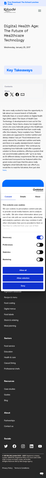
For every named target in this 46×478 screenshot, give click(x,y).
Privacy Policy (7, 468)
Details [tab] (23, 197)
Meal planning (10, 326)
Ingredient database (12, 292)
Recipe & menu (10, 297)
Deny (23, 286)
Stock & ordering (11, 320)
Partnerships (9, 420)
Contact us (8, 426)
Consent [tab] (8, 197)
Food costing (9, 303)
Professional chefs (12, 369)
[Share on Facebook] (17, 96)
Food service (9, 346)
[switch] (40, 245)
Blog (6, 400)
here (4, 170)
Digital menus (10, 309)
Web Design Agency (25, 461)
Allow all (23, 270)
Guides (7, 395)
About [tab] (37, 197)
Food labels (9, 314)
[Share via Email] (22, 96)
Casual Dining (10, 363)
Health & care (10, 357)
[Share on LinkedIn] (6, 96)
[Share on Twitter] (12, 96)
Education (8, 352)
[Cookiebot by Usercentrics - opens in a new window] (33, 190)
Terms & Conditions (21, 468)
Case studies (9, 389)
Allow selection (23, 278)
